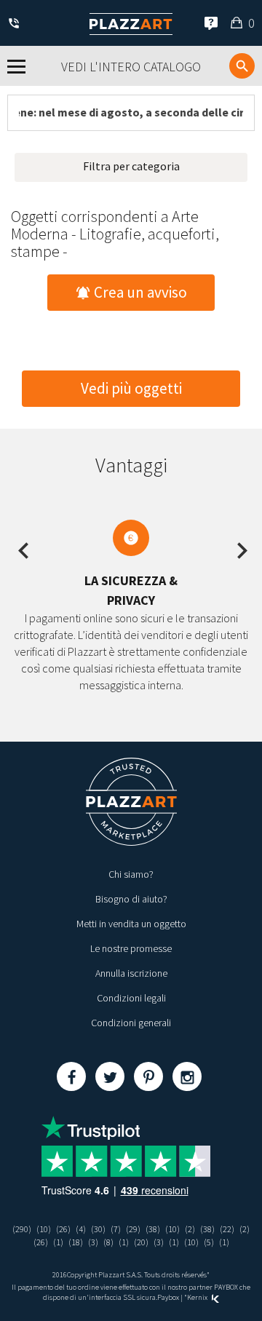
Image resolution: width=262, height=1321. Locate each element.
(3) (93, 1242)
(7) (116, 1228)
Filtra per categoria (131, 166)
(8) (108, 1242)
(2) (190, 1228)
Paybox (168, 1297)
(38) (153, 1228)
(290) (21, 1228)
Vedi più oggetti (131, 388)
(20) (141, 1242)
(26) (63, 1228)
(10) (43, 1228)
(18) (75, 1242)
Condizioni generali (131, 1022)
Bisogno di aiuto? (131, 898)
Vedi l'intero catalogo (131, 66)
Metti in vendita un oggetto (131, 923)
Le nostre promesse (131, 948)
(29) (133, 1228)
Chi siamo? (131, 874)
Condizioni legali (131, 997)
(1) (58, 1242)
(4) (81, 1228)
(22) (227, 1228)
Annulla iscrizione (131, 973)
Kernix (198, 1297)
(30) (98, 1228)
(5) (209, 1242)
